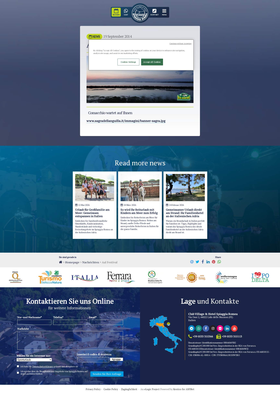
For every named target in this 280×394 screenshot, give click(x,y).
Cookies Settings (128, 62)
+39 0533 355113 (232, 336)
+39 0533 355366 (203, 336)
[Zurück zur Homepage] (60, 262)
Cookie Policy (111, 389)
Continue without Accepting (180, 43)
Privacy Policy (93, 389)
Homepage (72, 262)
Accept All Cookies (152, 62)
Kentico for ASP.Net (183, 389)
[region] (141, 54)
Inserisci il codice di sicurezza (94, 354)
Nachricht (23, 328)
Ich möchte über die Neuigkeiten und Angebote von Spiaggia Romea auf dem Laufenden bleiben (54, 372)
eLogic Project (152, 389)
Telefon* (58, 317)
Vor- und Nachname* (29, 317)
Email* (93, 317)
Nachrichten (90, 262)
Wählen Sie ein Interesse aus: (34, 355)
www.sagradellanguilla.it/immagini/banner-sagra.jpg (126, 121)
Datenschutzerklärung (42, 366)
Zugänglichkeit (129, 389)
